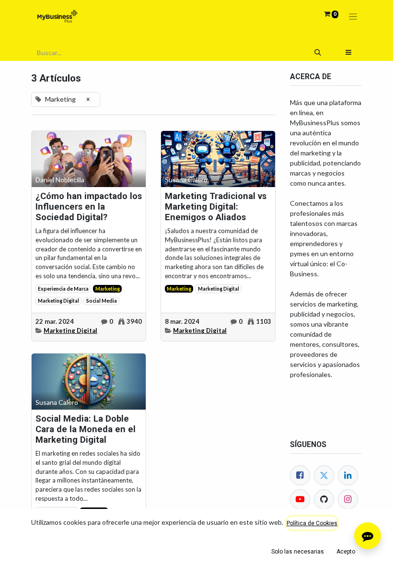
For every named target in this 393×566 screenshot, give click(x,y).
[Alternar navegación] (353, 16)
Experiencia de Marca (63, 289)
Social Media (101, 301)
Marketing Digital (58, 301)
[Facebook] (300, 475)
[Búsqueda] (318, 52)
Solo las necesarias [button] (297, 551)
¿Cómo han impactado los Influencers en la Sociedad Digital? (88, 206)
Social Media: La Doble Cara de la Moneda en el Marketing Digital (85, 429)
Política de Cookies (312, 523)
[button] (348, 52)
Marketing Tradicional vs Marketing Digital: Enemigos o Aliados (215, 206)
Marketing (107, 289)
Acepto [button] (345, 551)
